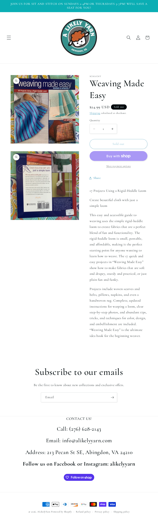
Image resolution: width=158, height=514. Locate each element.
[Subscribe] (112, 397)
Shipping (95, 113)
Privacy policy (102, 511)
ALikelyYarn (43, 511)
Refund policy (83, 511)
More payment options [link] (118, 166)
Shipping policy (121, 511)
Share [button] (97, 178)
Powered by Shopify (61, 511)
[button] (8, 37)
